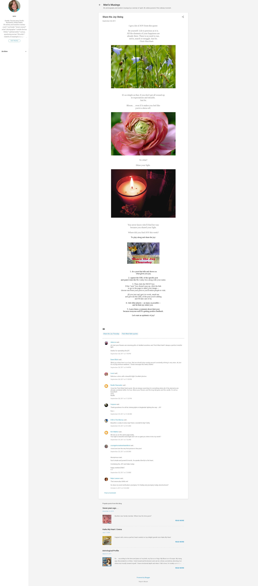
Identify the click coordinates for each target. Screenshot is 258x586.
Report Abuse (143, 581)
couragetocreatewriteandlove (120, 445)
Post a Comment (110, 493)
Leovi (112, 373)
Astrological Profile (110, 551)
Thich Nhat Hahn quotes (130, 334)
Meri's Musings (111, 4)
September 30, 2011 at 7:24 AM (121, 472)
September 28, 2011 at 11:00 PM (121, 379)
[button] (183, 17)
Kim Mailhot (114, 432)
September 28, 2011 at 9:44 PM (121, 367)
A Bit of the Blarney (117, 420)
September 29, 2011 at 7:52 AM (121, 440)
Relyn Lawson (115, 478)
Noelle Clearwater (116, 385)
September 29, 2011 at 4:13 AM (121, 426)
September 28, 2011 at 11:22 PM (121, 398)
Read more (179, 520)
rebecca (113, 342)
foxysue (113, 404)
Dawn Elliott (114, 359)
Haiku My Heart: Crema (112, 529)
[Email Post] (103, 330)
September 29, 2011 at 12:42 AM (121, 414)
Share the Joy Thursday (111, 334)
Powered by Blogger (143, 577)
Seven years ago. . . (110, 508)
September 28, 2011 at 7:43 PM (121, 354)
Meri (14, 16)
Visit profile (14, 40)
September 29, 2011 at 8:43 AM (121, 451)
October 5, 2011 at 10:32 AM (120, 488)
